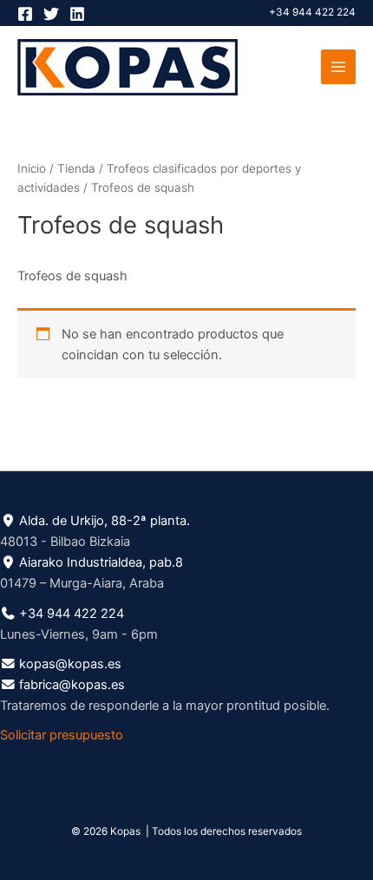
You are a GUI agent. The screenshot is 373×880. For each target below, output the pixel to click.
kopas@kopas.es (70, 664)
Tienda (76, 168)
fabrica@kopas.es (72, 685)
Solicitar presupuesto (61, 735)
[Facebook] (25, 14)
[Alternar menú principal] (338, 66)
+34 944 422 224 (312, 12)
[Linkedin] (77, 14)
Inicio (31, 168)
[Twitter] (51, 14)
